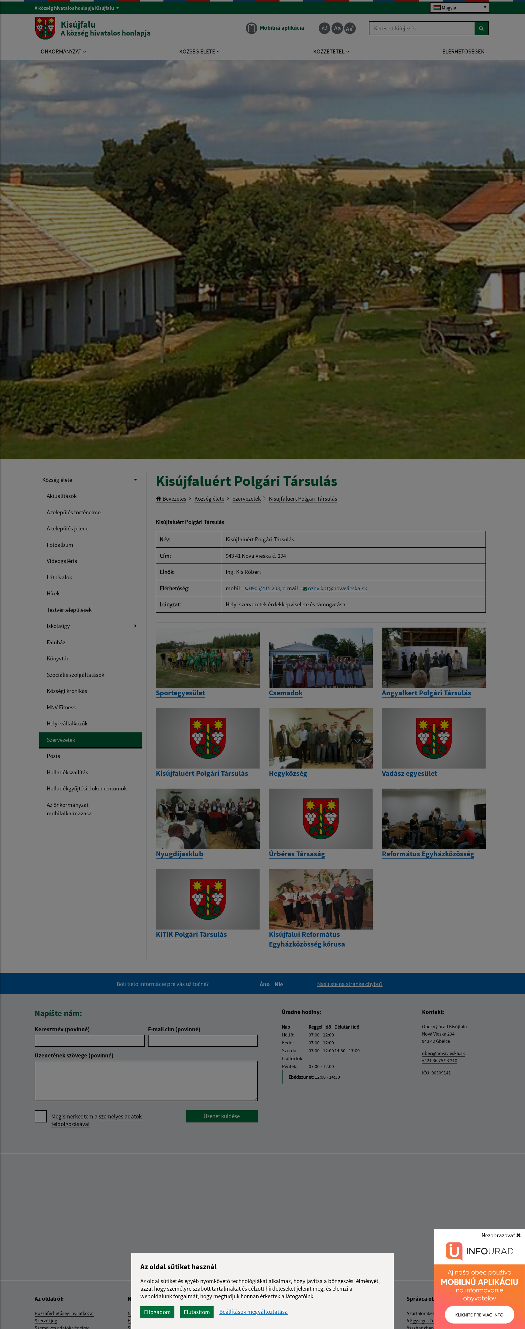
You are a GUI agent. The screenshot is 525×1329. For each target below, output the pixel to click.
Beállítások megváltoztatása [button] (253, 1312)
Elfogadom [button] (157, 1312)
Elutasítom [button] (197, 1312)
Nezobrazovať (499, 1235)
